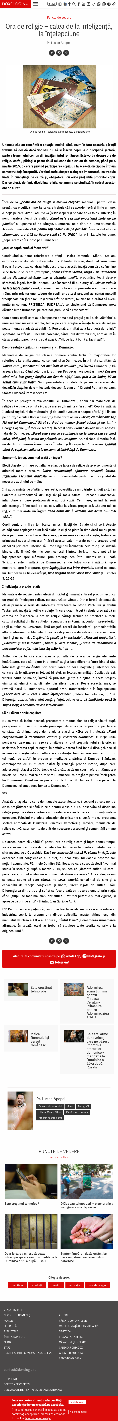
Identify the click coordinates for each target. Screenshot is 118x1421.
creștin (56, 1285)
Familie (8, 1320)
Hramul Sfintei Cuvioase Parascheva (27, 1353)
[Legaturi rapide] (114, 4)
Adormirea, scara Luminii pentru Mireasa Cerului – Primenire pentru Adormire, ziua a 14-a (98, 1002)
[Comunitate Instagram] (104, 3)
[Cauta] (74, 4)
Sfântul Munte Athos (50, 1112)
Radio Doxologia (70, 1358)
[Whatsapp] (59, 53)
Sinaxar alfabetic (71, 1337)
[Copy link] (66, 53)
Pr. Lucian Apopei (59, 42)
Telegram (61, 962)
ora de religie (97, 1285)
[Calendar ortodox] (60, 3)
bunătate (17, 1285)
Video (70, 1106)
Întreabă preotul (15, 1337)
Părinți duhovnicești (73, 1320)
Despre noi (11, 1379)
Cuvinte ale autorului (50, 1106)
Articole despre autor (50, 1118)
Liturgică (10, 1326)
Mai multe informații (38, 1418)
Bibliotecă (11, 1331)
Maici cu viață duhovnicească (78, 1326)
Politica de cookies (17, 1384)
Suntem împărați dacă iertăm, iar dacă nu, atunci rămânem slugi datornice (84, 1257)
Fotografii (83, 1106)
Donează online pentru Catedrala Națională (33, 1389)
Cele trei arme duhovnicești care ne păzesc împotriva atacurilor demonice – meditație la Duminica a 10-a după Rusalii (98, 1050)
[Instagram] (89, 3)
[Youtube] (83, 3)
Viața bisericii (13, 1310)
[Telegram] (109, 3)
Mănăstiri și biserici (77, 1112)
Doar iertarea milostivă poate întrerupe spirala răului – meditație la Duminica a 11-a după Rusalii (31, 1257)
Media (8, 1342)
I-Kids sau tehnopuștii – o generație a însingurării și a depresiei (87, 1205)
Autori (63, 1315)
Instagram (94, 956)
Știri (7, 1347)
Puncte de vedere (59, 17)
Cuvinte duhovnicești (18, 1315)
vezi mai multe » (59, 1157)
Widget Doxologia (71, 1353)
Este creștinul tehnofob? (41, 989)
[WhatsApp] (99, 3)
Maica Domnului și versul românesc (40, 1039)
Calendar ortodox (71, 1347)
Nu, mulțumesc (78, 1411)
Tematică (65, 1331)
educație (74, 1285)
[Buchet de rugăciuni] (69, 3)
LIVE (53, 3)
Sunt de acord (77, 1402)
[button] (36, 3)
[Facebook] (79, 3)
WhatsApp (73, 956)
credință (37, 1285)
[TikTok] (94, 3)
